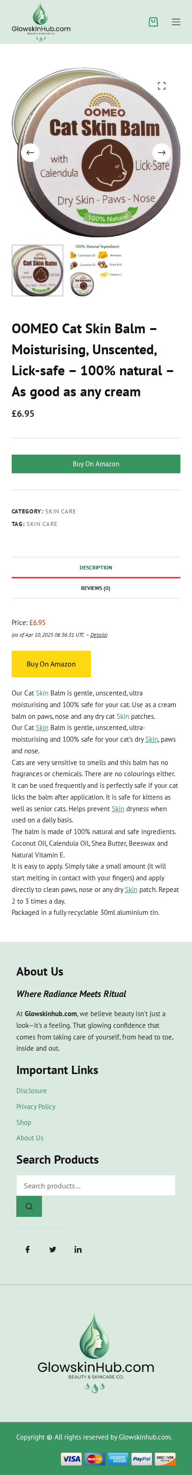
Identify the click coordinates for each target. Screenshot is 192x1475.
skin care (42, 524)
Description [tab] (96, 567)
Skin (42, 692)
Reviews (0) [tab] (95, 587)
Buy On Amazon (96, 463)
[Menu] (176, 22)
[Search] (29, 1206)
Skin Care (60, 511)
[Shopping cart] (153, 22)
